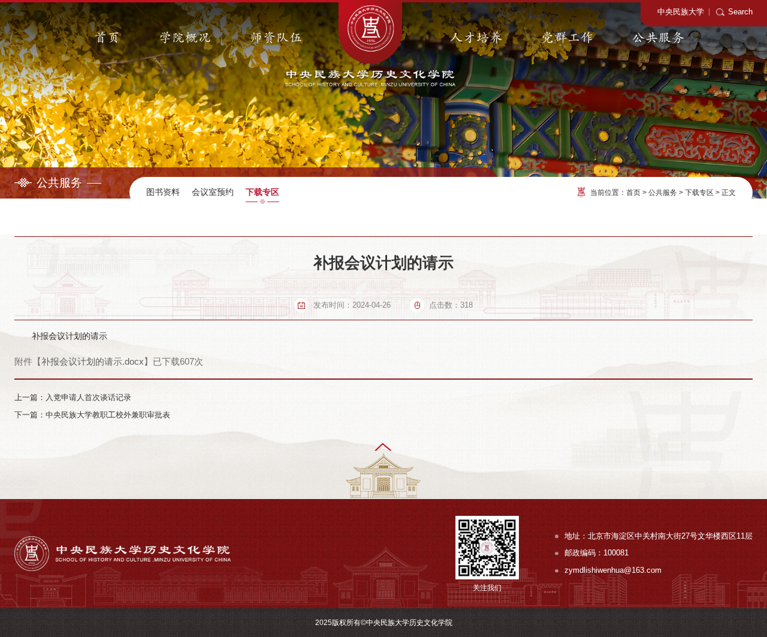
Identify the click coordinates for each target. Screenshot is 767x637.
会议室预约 (213, 192)
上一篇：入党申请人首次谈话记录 (72, 397)
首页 (107, 38)
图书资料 (163, 192)
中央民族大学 (680, 11)
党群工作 (567, 38)
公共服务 (658, 38)
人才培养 (476, 38)
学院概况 (185, 38)
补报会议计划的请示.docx (92, 361)
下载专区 (262, 192)
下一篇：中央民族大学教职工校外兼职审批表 (92, 414)
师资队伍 (276, 38)
